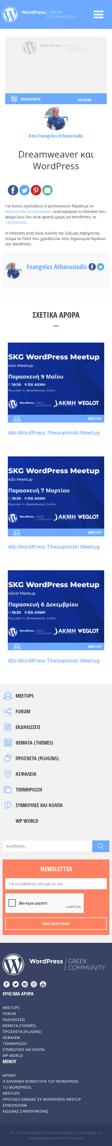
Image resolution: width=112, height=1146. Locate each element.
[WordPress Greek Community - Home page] (39, 13)
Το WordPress (17, 1087)
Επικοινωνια (15, 1105)
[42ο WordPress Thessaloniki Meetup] (56, 606)
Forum (23, 711)
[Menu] (101, 14)
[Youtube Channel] (43, 985)
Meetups (25, 695)
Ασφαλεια (26, 773)
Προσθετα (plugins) (37, 758)
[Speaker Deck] (25, 985)
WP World (27, 820)
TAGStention (16, 222)
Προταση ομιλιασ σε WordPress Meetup (42, 1099)
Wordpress (31, 99)
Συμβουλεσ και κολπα (39, 805)
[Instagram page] (34, 985)
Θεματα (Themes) (34, 742)
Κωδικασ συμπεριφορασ (25, 1111)
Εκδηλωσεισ (28, 726)
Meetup (95, 418)
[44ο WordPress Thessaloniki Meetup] (56, 378)
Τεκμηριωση (29, 789)
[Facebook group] (6, 985)
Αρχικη (9, 1075)
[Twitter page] (16, 985)
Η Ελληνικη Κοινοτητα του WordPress (40, 1081)
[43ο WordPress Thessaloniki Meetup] (56, 492)
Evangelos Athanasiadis (60, 136)
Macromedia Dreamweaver (28, 211)
